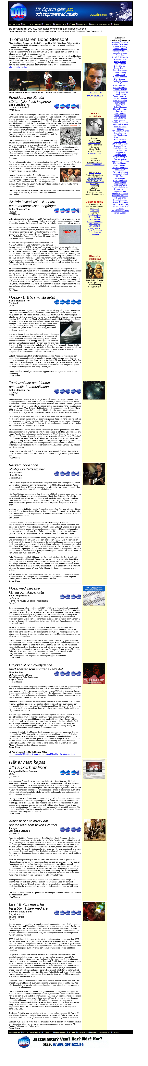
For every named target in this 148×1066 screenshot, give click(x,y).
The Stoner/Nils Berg (120, 204)
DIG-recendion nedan (18, 67)
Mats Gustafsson (94, 215)
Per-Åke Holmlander (120, 187)
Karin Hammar (120, 133)
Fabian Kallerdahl (120, 88)
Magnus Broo (120, 155)
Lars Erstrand (120, 142)
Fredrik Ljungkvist (120, 92)
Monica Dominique (120, 172)
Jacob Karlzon (120, 116)
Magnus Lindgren (120, 157)
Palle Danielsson (120, 180)
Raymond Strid (120, 191)
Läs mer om (95, 92)
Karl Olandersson (120, 135)
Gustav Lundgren (120, 98)
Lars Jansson (94, 219)
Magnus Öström (120, 159)
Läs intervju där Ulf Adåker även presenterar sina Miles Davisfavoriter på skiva (42, 754)
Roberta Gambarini (120, 196)
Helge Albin (120, 105)
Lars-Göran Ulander (120, 144)
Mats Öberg (120, 170)
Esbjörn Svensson (120, 81)
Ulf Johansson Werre (120, 211)
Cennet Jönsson (120, 77)
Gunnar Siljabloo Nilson (94, 165)
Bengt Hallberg (95, 217)
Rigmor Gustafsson (120, 193)
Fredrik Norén (120, 94)
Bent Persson (120, 64)
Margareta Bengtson (120, 161)
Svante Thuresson (120, 202)
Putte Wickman (94, 153)
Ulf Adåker (120, 208)
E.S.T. (120, 83)
